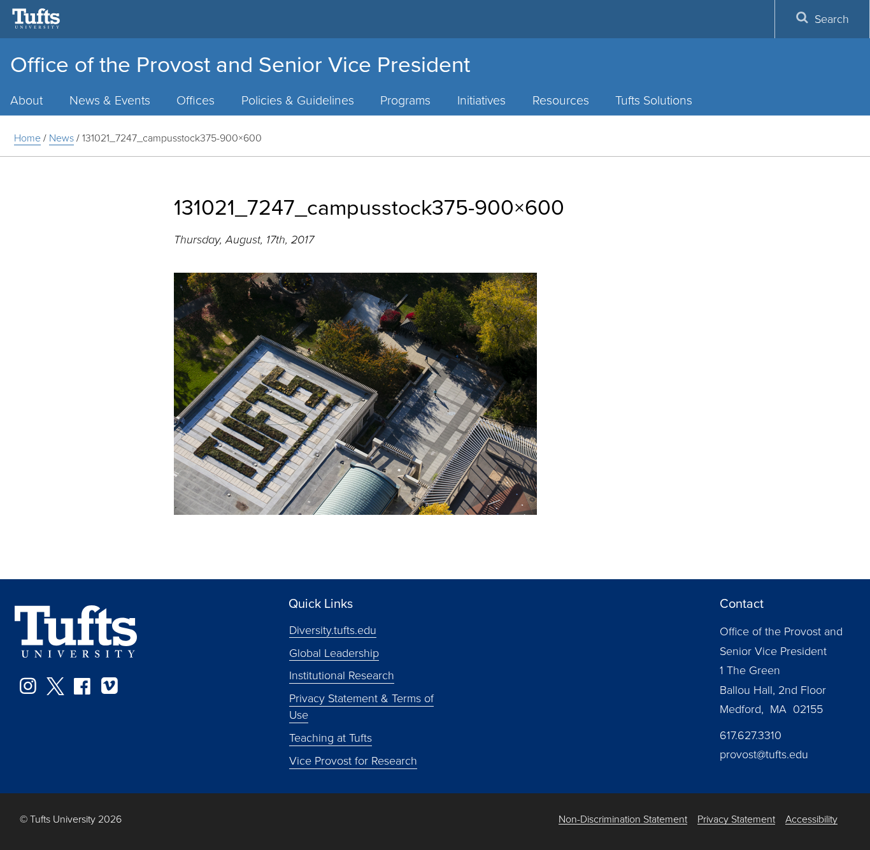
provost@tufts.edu (764, 753)
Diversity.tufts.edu (332, 629)
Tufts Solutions (653, 99)
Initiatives (481, 99)
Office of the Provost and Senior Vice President (240, 63)
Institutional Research (341, 674)
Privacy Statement (736, 819)
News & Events (109, 99)
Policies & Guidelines (297, 99)
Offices (195, 99)
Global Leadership (334, 651)
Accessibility (811, 819)
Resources (560, 99)
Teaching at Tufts (330, 737)
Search (832, 18)
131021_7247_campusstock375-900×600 (172, 138)
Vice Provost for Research (353, 760)
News (61, 138)
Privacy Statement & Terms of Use (361, 706)
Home (27, 138)
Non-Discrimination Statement (623, 819)
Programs (405, 99)
